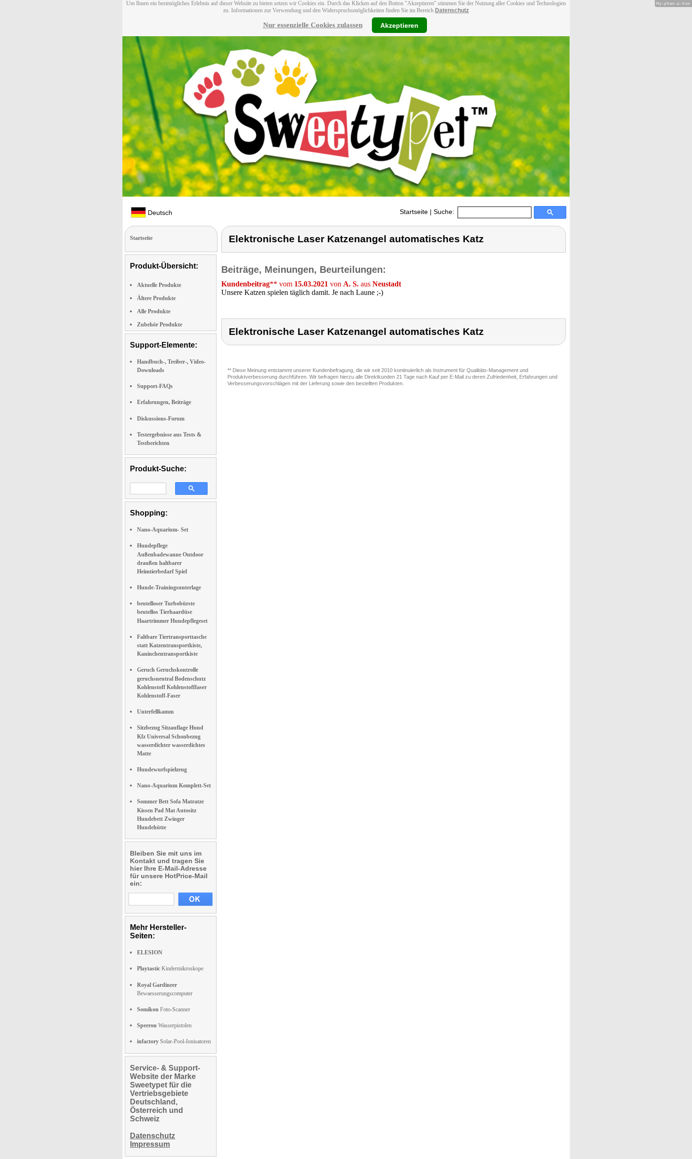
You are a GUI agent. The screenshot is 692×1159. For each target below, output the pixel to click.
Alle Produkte (153, 311)
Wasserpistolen (164, 1025)
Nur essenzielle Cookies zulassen (312, 25)
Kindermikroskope (170, 968)
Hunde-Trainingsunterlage (169, 587)
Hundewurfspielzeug (162, 769)
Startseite (414, 211)
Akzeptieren (399, 25)
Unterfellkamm (155, 711)
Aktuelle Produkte (159, 285)
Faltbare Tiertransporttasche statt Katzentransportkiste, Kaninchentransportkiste (172, 645)
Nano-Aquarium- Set (162, 529)
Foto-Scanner (163, 1009)
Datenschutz (452, 10)
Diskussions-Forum (161, 418)
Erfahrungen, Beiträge (164, 402)
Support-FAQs (155, 386)
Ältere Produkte (156, 298)
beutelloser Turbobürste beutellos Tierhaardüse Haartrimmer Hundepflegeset (172, 612)
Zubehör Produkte (159, 324)
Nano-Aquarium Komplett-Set (174, 785)
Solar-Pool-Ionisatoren (174, 1041)
